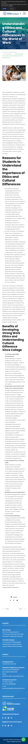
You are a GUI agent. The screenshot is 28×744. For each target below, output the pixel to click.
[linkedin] (5, 718)
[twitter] (8, 718)
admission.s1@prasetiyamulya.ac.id (12, 676)
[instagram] (11, 718)
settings (11, 5)
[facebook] (2, 718)
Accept (4, 8)
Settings (12, 8)
